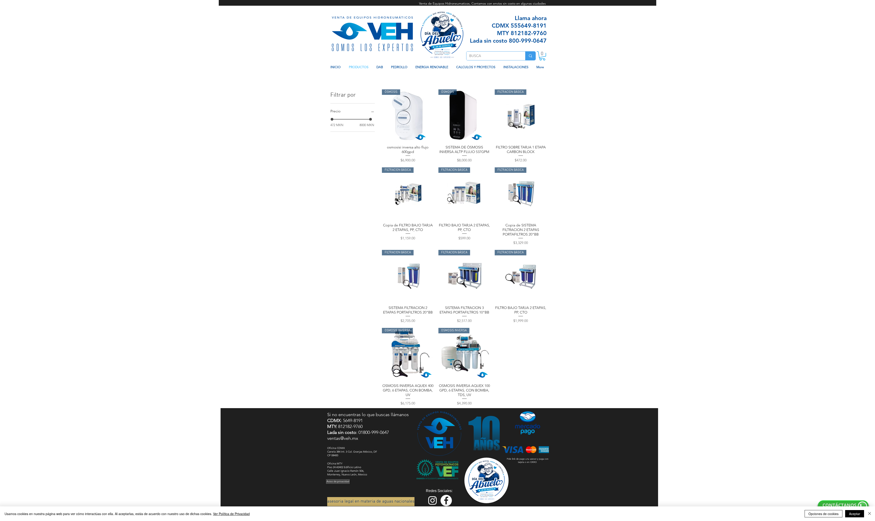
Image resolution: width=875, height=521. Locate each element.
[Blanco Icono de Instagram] (432, 500)
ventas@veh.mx (342, 438)
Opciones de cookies (823, 513)
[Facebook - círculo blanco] (446, 500)
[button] (542, 55)
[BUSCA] (530, 56)
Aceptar (854, 513)
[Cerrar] (869, 513)
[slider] (332, 119)
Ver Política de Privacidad (231, 513)
